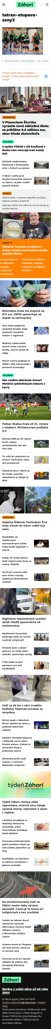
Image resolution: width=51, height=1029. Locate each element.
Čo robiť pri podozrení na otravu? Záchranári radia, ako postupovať (16, 459)
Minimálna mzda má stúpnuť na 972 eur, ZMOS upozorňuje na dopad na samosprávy (23, 314)
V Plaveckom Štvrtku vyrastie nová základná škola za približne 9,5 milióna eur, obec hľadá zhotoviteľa (25, 128)
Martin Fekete (27, 61)
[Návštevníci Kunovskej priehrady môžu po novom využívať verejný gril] (41, 637)
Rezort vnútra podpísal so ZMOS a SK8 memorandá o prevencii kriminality (16, 364)
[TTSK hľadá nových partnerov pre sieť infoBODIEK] (41, 665)
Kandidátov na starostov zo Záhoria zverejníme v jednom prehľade (15, 861)
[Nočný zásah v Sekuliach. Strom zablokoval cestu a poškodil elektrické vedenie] (41, 725)
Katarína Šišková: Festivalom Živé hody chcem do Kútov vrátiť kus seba (24, 525)
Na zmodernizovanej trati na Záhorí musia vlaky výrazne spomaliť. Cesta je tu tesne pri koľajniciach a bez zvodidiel (22, 907)
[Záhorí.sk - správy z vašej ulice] (25, 4)
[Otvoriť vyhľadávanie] (47, 4)
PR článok (8, 142)
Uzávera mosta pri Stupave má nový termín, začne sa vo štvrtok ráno (16, 947)
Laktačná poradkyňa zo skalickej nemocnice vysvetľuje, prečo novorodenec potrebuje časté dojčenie (14, 827)
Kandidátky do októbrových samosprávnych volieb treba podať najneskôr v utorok (15, 543)
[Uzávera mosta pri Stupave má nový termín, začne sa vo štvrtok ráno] (41, 948)
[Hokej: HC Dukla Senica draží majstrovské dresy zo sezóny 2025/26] (41, 561)
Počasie (6, 193)
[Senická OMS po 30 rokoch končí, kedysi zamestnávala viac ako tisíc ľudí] (41, 444)
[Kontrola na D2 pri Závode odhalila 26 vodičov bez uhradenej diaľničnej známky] (41, 964)
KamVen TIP (7, 243)
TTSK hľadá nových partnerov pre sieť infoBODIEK (12, 665)
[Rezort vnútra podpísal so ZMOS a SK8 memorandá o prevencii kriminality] (41, 364)
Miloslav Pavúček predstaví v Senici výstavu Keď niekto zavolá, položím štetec (25, 250)
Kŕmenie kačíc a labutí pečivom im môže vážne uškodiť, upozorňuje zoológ (17, 651)
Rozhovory (8, 517)
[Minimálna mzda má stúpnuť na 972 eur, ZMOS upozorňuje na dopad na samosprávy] (25, 293)
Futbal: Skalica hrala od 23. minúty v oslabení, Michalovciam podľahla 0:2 (25, 427)
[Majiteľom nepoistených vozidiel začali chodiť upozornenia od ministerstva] (25, 601)
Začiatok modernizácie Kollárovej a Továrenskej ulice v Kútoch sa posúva (15, 164)
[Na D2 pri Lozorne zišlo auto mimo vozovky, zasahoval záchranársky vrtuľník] (41, 577)
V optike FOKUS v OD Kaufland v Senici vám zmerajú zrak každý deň (23, 150)
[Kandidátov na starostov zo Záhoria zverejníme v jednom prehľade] (41, 862)
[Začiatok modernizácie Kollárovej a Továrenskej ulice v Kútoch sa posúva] (41, 165)
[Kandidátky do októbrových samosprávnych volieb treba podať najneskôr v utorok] (41, 543)
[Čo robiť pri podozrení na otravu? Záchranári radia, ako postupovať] (41, 460)
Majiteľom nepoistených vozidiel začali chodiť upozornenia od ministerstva (24, 622)
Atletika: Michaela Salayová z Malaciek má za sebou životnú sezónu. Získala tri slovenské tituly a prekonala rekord (17, 744)
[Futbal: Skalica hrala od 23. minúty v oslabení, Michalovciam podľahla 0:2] (25, 406)
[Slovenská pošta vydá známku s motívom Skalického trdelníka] (41, 762)
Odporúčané (9, 117)
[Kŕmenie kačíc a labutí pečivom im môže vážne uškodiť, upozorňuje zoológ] (41, 651)
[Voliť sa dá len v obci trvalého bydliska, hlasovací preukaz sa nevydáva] (25, 688)
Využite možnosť (19, 1002)
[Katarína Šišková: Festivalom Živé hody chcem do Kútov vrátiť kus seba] (25, 500)
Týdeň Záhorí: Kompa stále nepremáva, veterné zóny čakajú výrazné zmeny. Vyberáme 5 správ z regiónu (24, 807)
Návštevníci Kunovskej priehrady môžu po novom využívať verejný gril (16, 636)
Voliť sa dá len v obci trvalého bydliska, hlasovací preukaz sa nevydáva (22, 709)
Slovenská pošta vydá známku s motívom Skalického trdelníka (14, 761)
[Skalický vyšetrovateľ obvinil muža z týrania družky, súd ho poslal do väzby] (41, 348)
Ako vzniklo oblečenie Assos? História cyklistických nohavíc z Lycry (23, 383)
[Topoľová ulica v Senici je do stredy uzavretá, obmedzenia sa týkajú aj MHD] (41, 476)
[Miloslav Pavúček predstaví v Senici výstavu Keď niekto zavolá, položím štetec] (25, 225)
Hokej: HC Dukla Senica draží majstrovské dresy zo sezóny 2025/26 (16, 561)
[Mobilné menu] (3, 4)
